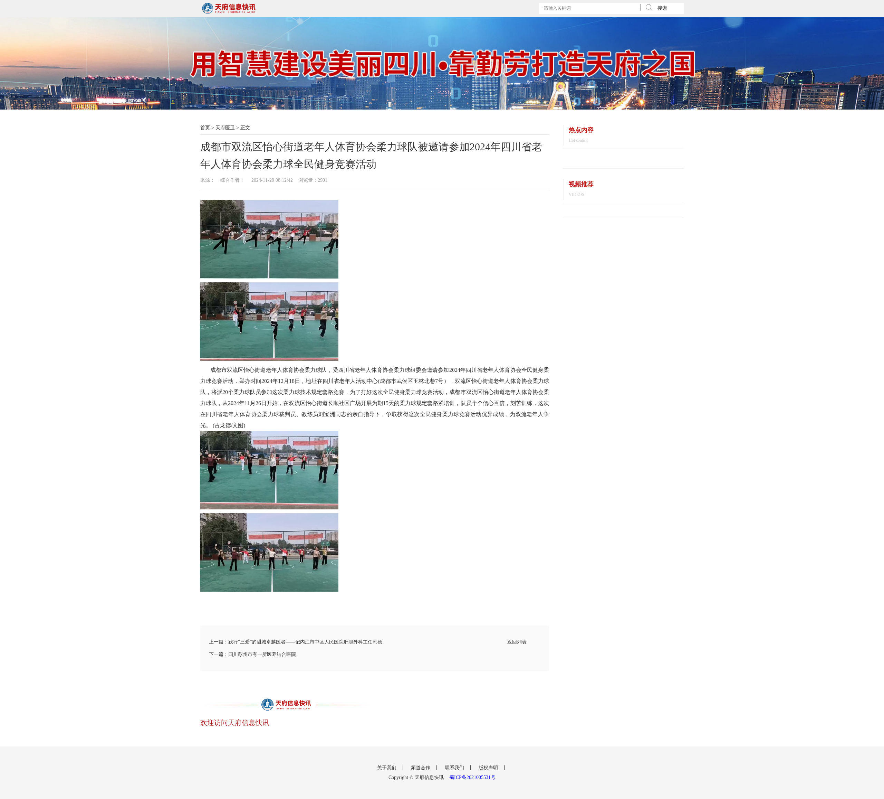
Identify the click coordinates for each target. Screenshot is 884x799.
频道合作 (421, 767)
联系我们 (455, 767)
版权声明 (489, 767)
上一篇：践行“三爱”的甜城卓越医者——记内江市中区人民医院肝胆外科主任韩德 (295, 642)
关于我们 (387, 767)
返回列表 (517, 642)
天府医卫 (225, 127)
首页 (205, 127)
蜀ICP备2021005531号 (472, 777)
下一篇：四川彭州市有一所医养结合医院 (252, 654)
